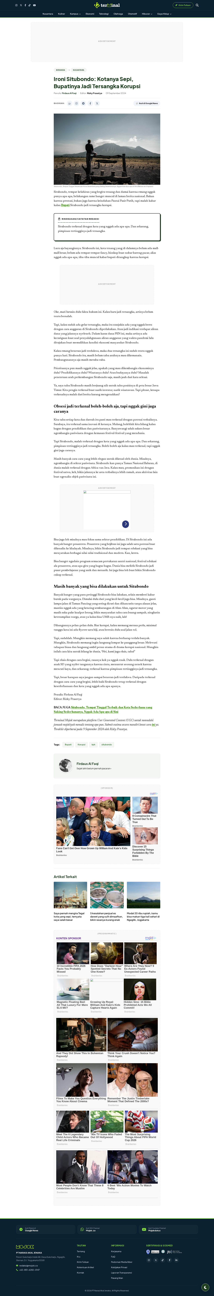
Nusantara (48, 14)
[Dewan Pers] (163, 1252)
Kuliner (61, 14)
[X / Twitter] (21, 5)
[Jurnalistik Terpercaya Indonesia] (174, 1252)
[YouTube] (34, 5)
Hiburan (146, 14)
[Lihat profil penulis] (66, 771)
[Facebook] (25, 5)
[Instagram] (16, 5)
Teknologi (104, 14)
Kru (78, 1256)
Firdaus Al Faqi (88, 764)
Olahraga (118, 14)
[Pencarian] (197, 5)
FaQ (113, 1256)
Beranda (60, 70)
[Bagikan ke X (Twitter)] (97, 103)
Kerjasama (116, 1251)
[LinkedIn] (176, 1260)
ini (153, 724)
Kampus (74, 14)
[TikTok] (30, 5)
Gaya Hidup (163, 14)
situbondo (107, 744)
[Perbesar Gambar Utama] (107, 184)
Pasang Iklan (117, 1278)
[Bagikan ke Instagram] (76, 103)
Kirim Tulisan (83, 1262)
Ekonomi (90, 14)
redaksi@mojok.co (28, 1265)
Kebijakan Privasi (119, 1267)
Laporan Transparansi (121, 1272)
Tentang (81, 1251)
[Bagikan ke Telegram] (83, 103)
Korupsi (81, 744)
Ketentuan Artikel (85, 1267)
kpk (93, 744)
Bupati (65, 205)
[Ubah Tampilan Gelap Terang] (205, 1287)
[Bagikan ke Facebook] (90, 103)
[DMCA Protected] (155, 1251)
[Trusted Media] (148, 1251)
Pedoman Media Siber (121, 1262)
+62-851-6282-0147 (29, 1270)
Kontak (80, 1272)
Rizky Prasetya (118, 729)
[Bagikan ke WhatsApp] (69, 103)
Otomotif (132, 14)
